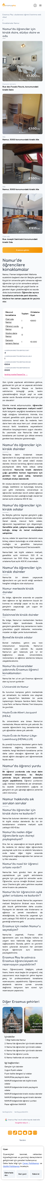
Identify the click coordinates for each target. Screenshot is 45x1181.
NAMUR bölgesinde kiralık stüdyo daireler (23, 1093)
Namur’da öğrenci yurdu (17, 1054)
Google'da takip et (22, 1123)
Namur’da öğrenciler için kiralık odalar (23, 1047)
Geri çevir (22, 1174)
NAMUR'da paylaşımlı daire (16, 1077)
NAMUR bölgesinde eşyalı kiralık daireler (23, 1097)
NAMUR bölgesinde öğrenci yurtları (20, 1100)
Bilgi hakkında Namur (16, 1040)
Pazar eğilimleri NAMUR (15, 1104)
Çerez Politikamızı (30, 1163)
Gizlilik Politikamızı (11, 1166)
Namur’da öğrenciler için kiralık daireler (24, 1043)
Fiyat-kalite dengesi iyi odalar (18, 1073)
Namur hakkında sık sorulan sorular (22, 1057)
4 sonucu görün (22, 250)
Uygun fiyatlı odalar (13, 1070)
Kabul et (35, 1174)
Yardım (22, 1140)
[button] (22, 61)
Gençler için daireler (13, 1066)
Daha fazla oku (8, 1174)
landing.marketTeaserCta (16, 374)
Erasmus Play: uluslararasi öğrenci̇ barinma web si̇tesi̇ (21, 15)
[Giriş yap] (35, 5)
